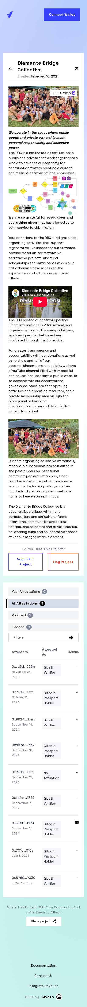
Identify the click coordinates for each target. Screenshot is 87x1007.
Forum (37, 406)
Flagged (21, 627)
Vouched (21, 615)
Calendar (57, 406)
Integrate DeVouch (43, 986)
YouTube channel (25, 370)
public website (65, 376)
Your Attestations (28, 591)
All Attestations (27, 603)
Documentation (43, 965)
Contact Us (43, 975)
